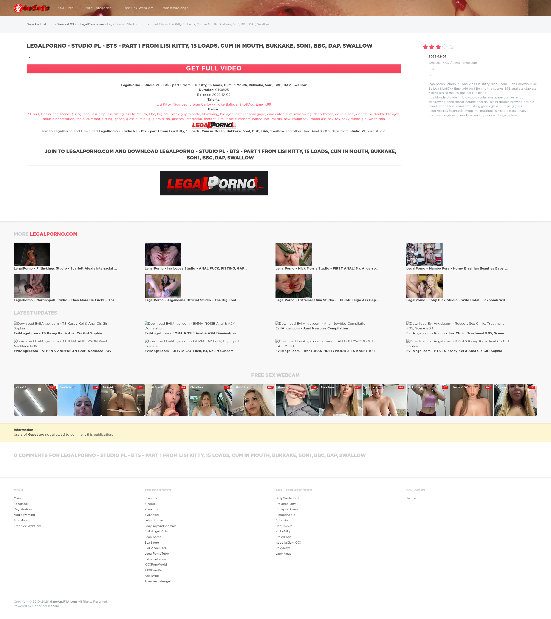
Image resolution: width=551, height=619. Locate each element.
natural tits (273, 119)
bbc (463, 93)
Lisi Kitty (483, 84)
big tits (471, 93)
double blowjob (511, 102)
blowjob (468, 97)
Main (17, 498)
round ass (465, 115)
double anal (474, 102)
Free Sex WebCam (138, 8)
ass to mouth (449, 93)
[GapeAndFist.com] (32, 8)
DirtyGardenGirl (287, 498)
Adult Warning (24, 515)
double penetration (58, 119)
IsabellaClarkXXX (288, 542)
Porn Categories (98, 8)
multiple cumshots (494, 111)
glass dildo (161, 119)
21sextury (151, 509)
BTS (508, 88)
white (512, 115)
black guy (179, 114)
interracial (456, 111)
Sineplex (151, 504)
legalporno (437, 84)
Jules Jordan (154, 520)
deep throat (455, 102)
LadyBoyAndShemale (160, 526)
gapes (485, 106)
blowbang (453, 97)
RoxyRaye (283, 548)
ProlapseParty (286, 504)
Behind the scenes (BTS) (61, 114)
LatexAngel (284, 553)
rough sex (449, 115)
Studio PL (453, 84)
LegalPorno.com (464, 63)
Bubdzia (282, 520)
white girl (500, 115)
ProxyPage (283, 537)
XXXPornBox (154, 570)
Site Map (20, 520)
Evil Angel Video (157, 531)
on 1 (472, 88)
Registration (23, 509)
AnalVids (468, 84)
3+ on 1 (33, 114)
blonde (440, 97)
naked (513, 111)
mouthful (472, 111)
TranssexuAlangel (175, 8)
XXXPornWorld (156, 564)
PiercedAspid (285, 515)
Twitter (411, 498)
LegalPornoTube (157, 553)
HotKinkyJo (284, 526)
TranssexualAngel (158, 581)
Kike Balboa (227, 104)
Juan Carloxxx (518, 84)
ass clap (525, 88)
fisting (475, 106)
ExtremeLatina (155, 559)
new (438, 115)
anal (514, 88)
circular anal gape (489, 97)
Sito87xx (446, 88)
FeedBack (21, 504)
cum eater (511, 97)
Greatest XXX (439, 63)
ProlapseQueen (287, 509)
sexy (488, 115)
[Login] (531, 8)
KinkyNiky (283, 531)
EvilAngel (152, 515)
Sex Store (152, 542)
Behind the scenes (490, 88)
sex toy (479, 115)
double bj (491, 102)
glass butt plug (502, 106)
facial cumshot (458, 106)
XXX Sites (65, 8)
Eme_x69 (461, 88)
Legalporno (153, 537)
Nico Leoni (499, 84)
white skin (376, 119)
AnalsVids (152, 576)
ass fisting (115, 114)
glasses (442, 111)
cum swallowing (298, 114)
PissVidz (151, 498)
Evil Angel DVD (156, 548)
